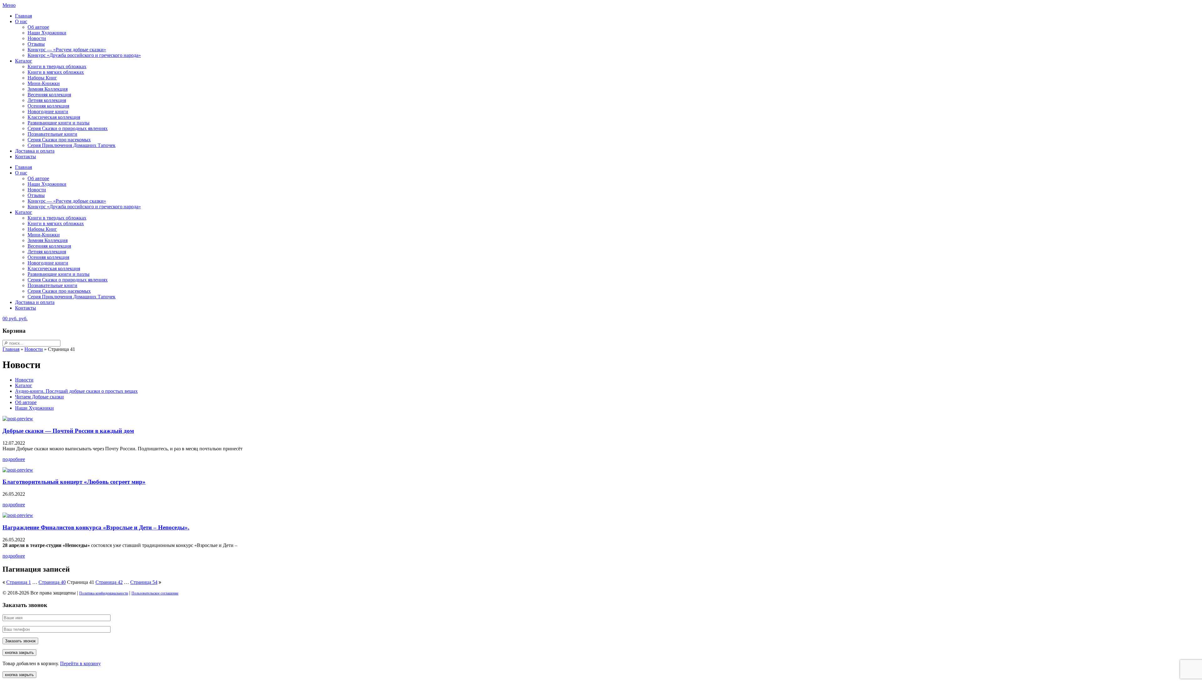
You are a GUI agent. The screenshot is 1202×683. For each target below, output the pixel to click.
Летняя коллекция (47, 100)
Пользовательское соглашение (154, 593)
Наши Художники (47, 32)
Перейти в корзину (80, 663)
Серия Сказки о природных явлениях (68, 128)
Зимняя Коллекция (48, 89)
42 (109, 582)
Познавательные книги (52, 134)
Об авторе (38, 27)
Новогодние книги (48, 111)
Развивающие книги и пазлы (59, 122)
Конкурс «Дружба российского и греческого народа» (84, 55)
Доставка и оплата (34, 151)
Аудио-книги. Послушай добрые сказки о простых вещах (76, 391)
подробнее (14, 459)
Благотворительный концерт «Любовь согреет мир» (74, 481)
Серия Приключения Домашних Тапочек (72, 145)
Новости (37, 38)
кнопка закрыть (19, 652)
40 (52, 582)
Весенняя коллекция (49, 94)
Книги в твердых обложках (57, 66)
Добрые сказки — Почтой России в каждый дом (68, 431)
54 (143, 582)
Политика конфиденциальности (103, 593)
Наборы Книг (42, 77)
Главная (23, 15)
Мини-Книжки (44, 83)
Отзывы (36, 44)
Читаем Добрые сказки (39, 396)
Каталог (23, 60)
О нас (21, 21)
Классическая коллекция (54, 117)
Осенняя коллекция (48, 106)
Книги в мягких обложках (56, 72)
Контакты (25, 156)
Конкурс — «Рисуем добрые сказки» (67, 49)
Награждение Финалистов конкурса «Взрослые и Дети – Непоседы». (96, 527)
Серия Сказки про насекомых (59, 139)
